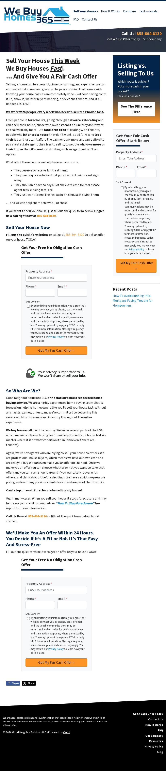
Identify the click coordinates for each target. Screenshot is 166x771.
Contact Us (89, 19)
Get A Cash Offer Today (123, 39)
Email (62, 286)
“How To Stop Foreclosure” (75, 503)
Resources (156, 741)
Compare (129, 11)
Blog (160, 752)
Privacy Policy (56, 337)
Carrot (66, 732)
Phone (31, 286)
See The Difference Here (136, 109)
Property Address (39, 271)
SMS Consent (33, 302)
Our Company (152, 39)
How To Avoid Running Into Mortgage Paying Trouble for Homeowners (133, 301)
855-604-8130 (149, 34)
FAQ (76, 19)
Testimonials (148, 11)
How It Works (110, 11)
